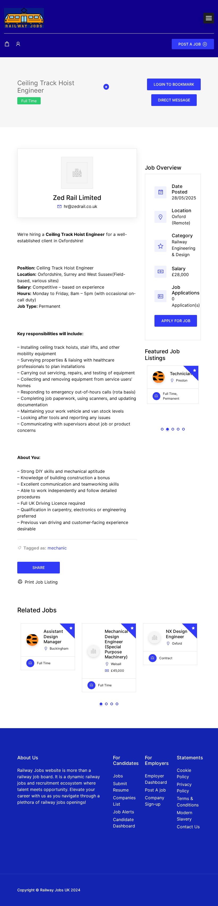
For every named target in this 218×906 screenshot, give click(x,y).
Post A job (155, 790)
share (38, 567)
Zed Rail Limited (77, 198)
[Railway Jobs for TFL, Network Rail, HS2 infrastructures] (24, 17)
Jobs (118, 775)
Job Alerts (123, 811)
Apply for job (175, 320)
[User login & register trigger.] (18, 44)
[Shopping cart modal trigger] (7, 44)
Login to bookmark (174, 84)
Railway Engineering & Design (183, 248)
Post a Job (189, 44)
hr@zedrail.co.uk (80, 206)
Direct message (174, 100)
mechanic (57, 548)
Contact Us (188, 826)
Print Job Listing (41, 582)
